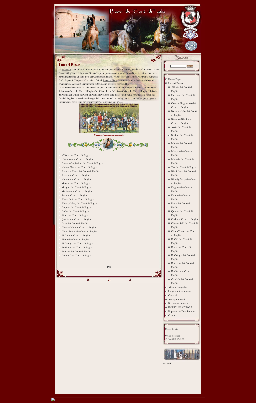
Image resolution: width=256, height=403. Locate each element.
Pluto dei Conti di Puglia (75, 215)
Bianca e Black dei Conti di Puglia (80, 171)
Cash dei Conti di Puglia (75, 223)
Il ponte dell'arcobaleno (181, 311)
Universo (66, 69)
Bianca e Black (110, 80)
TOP (109, 266)
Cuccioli (173, 295)
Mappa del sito (171, 328)
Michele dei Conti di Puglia (77, 191)
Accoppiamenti (176, 299)
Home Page (174, 79)
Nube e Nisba (120, 76)
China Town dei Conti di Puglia (79, 231)
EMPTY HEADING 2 (180, 307)
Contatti (172, 315)
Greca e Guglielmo (68, 73)
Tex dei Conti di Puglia (74, 195)
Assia (75, 83)
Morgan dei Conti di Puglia (76, 187)
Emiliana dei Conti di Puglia (77, 247)
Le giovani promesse (179, 291)
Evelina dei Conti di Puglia (76, 251)
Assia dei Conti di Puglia (75, 175)
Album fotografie (177, 287)
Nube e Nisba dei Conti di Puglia (80, 167)
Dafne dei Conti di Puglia (75, 211)
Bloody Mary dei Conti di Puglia (79, 203)
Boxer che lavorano (178, 303)
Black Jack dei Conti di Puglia (78, 199)
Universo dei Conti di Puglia (77, 159)
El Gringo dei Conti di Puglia (78, 243)
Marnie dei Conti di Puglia (76, 183)
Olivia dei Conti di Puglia (76, 155)
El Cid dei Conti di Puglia (76, 235)
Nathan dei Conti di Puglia (76, 179)
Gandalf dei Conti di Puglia (77, 255)
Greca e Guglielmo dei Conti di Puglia (82, 163)
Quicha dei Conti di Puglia (76, 219)
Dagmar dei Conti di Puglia (76, 207)
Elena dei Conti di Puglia (75, 239)
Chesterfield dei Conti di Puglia (79, 227)
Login (168, 332)
